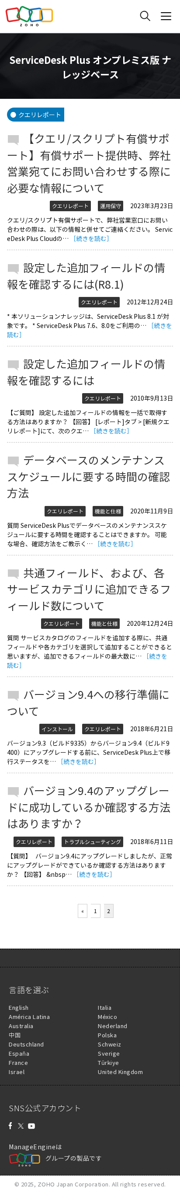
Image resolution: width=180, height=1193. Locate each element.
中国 (15, 1035)
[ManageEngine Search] (145, 16)
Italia (104, 1007)
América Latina (29, 1016)
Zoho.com (29, 16)
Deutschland (26, 1044)
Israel (16, 1071)
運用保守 (110, 206)
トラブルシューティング (92, 842)
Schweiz (109, 1044)
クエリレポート (70, 206)
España (19, 1053)
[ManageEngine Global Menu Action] (166, 16)
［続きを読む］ (91, 238)
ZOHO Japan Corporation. (74, 1184)
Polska (107, 1035)
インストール (57, 729)
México (107, 1016)
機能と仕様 (108, 511)
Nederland (113, 1026)
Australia (21, 1026)
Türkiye (108, 1062)
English (19, 1007)
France (18, 1062)
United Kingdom (120, 1071)
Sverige (109, 1053)
